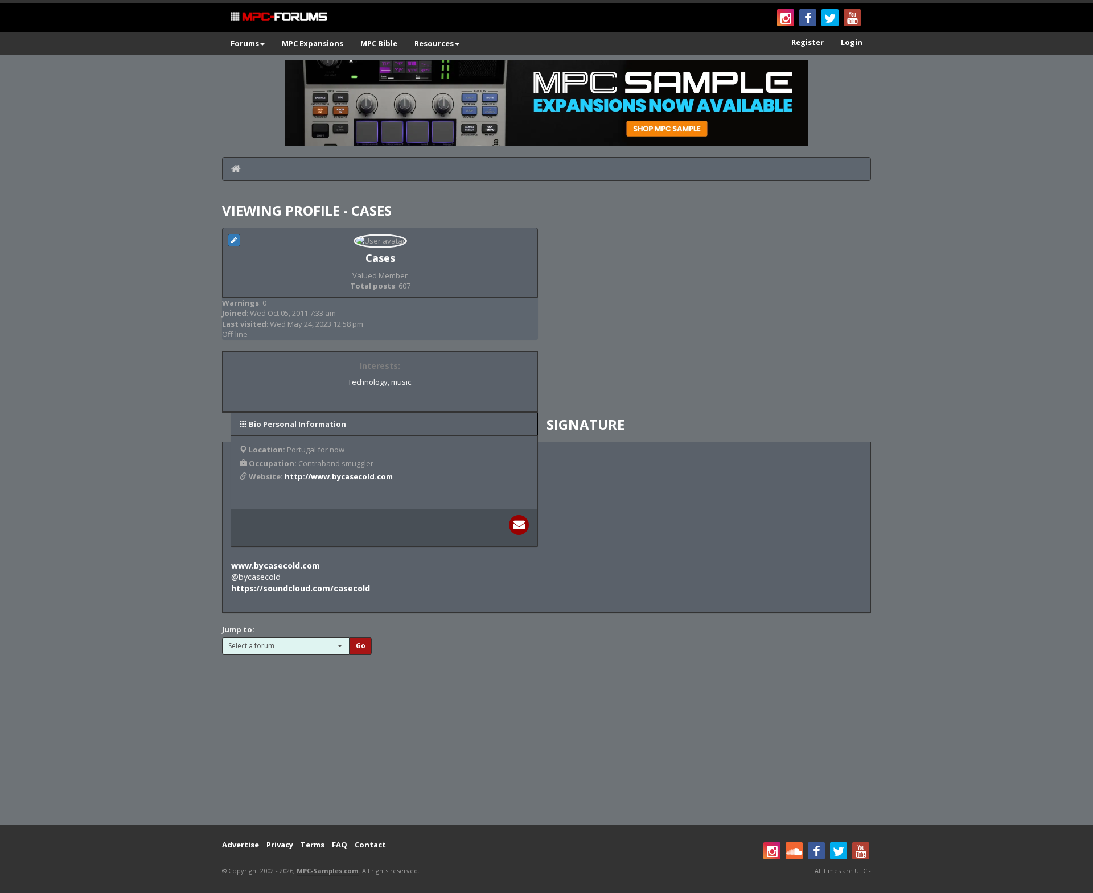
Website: (266, 476)
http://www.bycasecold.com (339, 476)
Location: (267, 450)
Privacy (279, 844)
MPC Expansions (312, 43)
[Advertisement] (546, 734)
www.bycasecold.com (275, 565)
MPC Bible (378, 43)
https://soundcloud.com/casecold (300, 588)
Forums (245, 43)
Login (851, 42)
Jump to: (238, 629)
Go (360, 646)
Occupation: (273, 463)
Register (807, 42)
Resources (434, 43)
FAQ (339, 844)
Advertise (240, 844)
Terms (312, 844)
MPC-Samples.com (328, 870)
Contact (370, 844)
